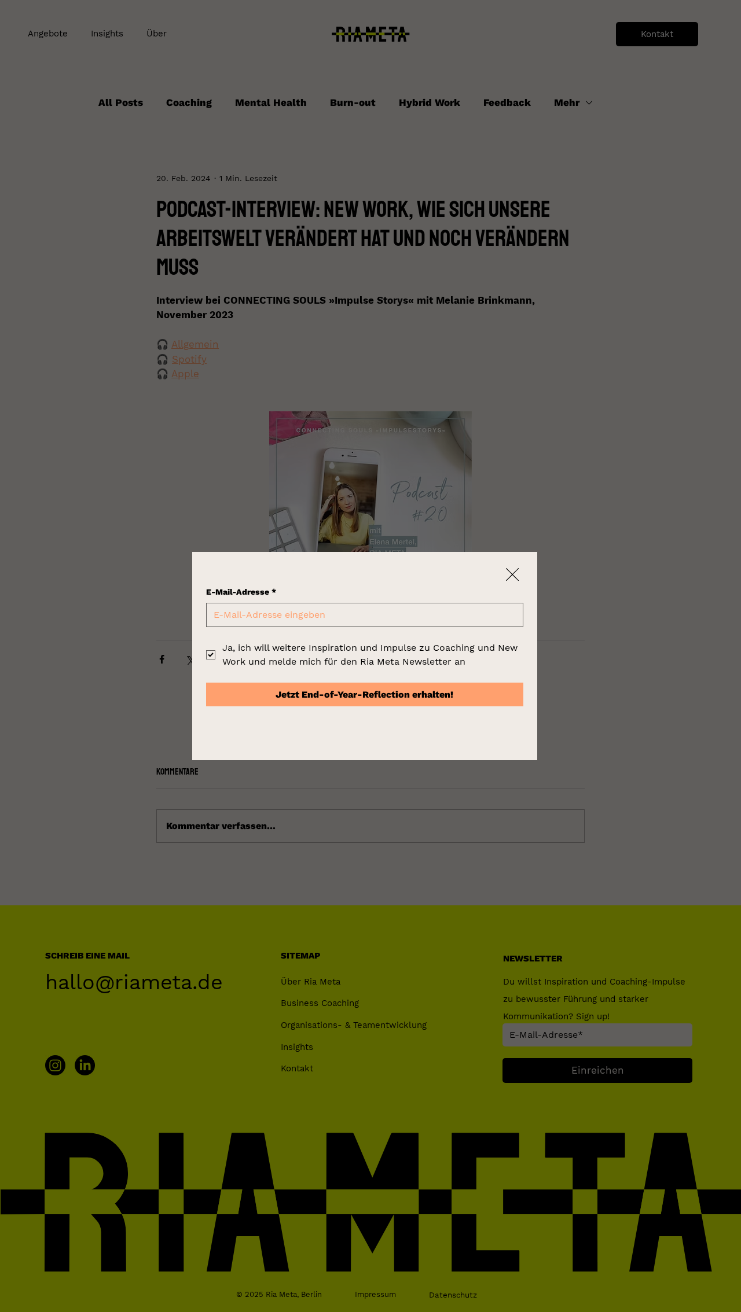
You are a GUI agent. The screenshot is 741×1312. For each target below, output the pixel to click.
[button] (512, 575)
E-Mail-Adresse (241, 591)
